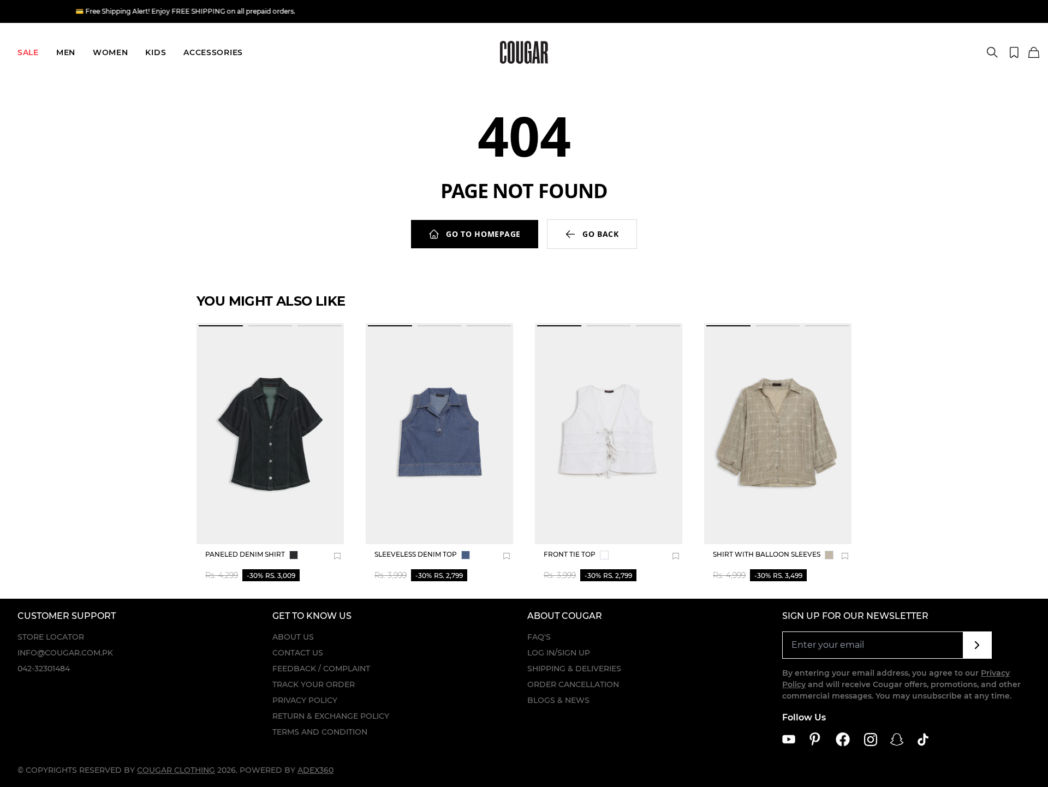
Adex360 (315, 770)
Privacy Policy (304, 700)
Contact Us (297, 653)
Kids (155, 52)
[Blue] (465, 555)
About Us (293, 637)
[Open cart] (1033, 53)
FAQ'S (539, 637)
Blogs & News (558, 700)
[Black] (293, 555)
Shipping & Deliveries (574, 668)
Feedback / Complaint (321, 668)
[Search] (992, 52)
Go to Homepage (483, 234)
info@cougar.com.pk (65, 653)
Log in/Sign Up (558, 653)
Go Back (600, 234)
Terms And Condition (319, 732)
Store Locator (50, 637)
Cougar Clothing (176, 770)
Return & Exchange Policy (330, 716)
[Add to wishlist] (337, 556)
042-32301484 (43, 668)
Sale (28, 52)
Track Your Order (313, 684)
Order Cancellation (573, 684)
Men (65, 52)
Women (110, 52)
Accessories (213, 52)
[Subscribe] (977, 645)
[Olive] (829, 555)
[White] (604, 555)
